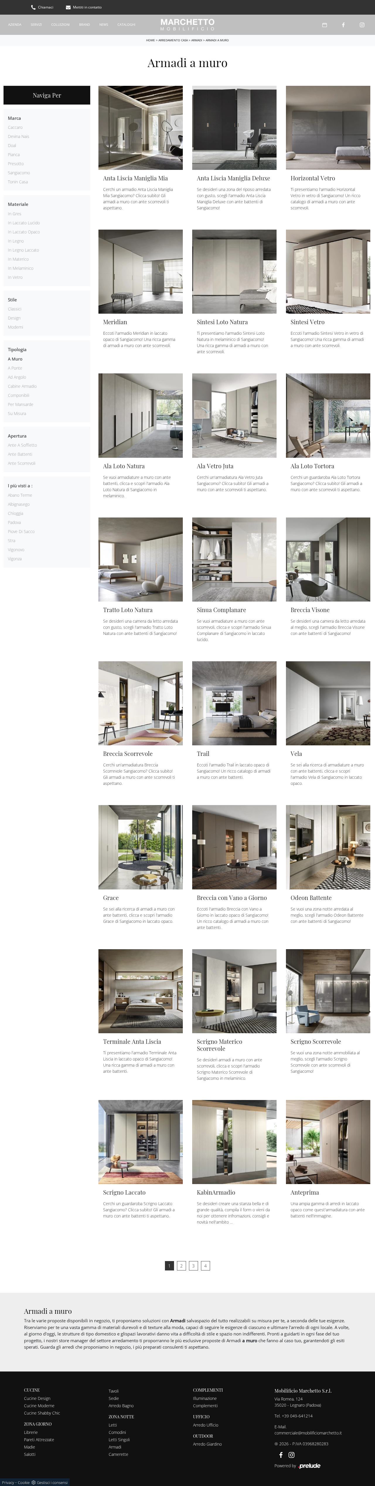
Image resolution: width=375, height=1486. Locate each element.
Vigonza (15, 558)
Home (150, 40)
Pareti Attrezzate (39, 1439)
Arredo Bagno (121, 1405)
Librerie (31, 1432)
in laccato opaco (24, 232)
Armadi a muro (217, 40)
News (103, 24)
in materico (18, 259)
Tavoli (114, 1391)
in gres (14, 213)
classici (14, 309)
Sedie (114, 1398)
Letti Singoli (119, 1439)
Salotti (29, 1454)
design (14, 318)
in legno (16, 241)
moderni (15, 327)
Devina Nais (18, 136)
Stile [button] (12, 300)
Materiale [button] (18, 204)
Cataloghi (126, 24)
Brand (84, 24)
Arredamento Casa (173, 40)
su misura (17, 413)
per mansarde (20, 404)
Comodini (117, 1432)
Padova (14, 522)
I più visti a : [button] (20, 485)
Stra (11, 540)
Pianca (14, 154)
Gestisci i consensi (52, 1482)
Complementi (205, 1405)
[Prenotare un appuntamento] (324, 25)
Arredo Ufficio (205, 1425)
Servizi (36, 24)
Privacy (8, 1482)
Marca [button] (14, 118)
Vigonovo (16, 549)
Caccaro (15, 127)
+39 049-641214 (297, 1416)
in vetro (15, 277)
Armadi (196, 40)
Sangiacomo (19, 172)
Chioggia (15, 513)
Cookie (24, 1482)
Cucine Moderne (39, 1405)
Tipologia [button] (17, 349)
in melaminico (20, 268)
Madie (29, 1447)
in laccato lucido (24, 223)
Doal (12, 145)
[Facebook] (343, 25)
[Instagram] (362, 25)
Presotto (16, 163)
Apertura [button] (17, 436)
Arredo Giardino (207, 1444)
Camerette (118, 1454)
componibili (18, 395)
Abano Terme (20, 495)
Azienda (14, 24)
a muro (15, 359)
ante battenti (20, 454)
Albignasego (19, 504)
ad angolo (17, 377)
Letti (113, 1425)
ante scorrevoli (21, 463)
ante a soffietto (22, 445)
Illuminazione (205, 1398)
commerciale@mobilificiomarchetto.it (308, 1433)
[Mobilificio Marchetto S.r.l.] (187, 25)
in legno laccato (23, 250)
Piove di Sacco (21, 531)
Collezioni (60, 24)
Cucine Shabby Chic (42, 1413)
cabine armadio (22, 386)
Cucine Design (37, 1398)
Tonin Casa (18, 182)
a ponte (15, 368)
